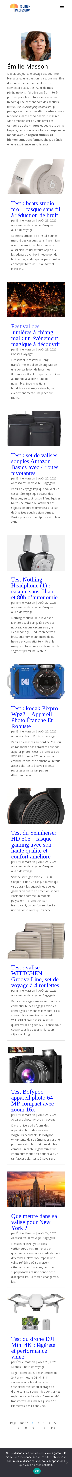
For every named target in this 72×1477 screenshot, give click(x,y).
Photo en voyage (44, 736)
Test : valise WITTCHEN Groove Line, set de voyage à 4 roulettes (35, 976)
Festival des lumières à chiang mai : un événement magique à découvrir (35, 335)
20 (25, 1428)
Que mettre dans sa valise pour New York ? (34, 1222)
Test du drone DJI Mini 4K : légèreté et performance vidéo (33, 1348)
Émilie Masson (25, 220)
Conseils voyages (22, 354)
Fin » (53, 1428)
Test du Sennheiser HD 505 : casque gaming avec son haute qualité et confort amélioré (33, 844)
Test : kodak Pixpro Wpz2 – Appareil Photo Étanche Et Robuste (34, 717)
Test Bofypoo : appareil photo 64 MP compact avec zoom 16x (32, 1100)
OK (37, 1471)
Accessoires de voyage (26, 225)
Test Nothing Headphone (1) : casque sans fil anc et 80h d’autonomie (34, 588)
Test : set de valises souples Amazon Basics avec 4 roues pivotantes (34, 464)
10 (18, 1428)
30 (32, 1428)
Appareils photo (21, 736)
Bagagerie (49, 483)
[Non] (67, 1463)
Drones (16, 1367)
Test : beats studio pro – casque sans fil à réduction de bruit (35, 209)
